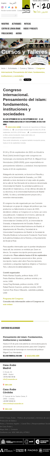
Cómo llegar (8, 385)
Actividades (12, 68)
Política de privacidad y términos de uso (33, 418)
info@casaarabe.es (10, 379)
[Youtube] (11, 7)
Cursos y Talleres (27, 68)
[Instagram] (2, 7)
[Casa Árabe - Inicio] (36, 6)
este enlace (7, 304)
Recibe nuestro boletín (8, 10)
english (3, 3)
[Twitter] (8, 7)
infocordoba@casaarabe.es (13, 403)
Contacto (20, 10)
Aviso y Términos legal (9, 424)
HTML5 (26, 432)
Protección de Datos (8, 421)
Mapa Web (4, 429)
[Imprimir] (20, 79)
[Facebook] (5, 7)
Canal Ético (26, 424)
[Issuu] (15, 7)
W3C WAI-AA (17, 432)
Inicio (3, 68)
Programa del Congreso (13, 299)
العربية (12, 3)
